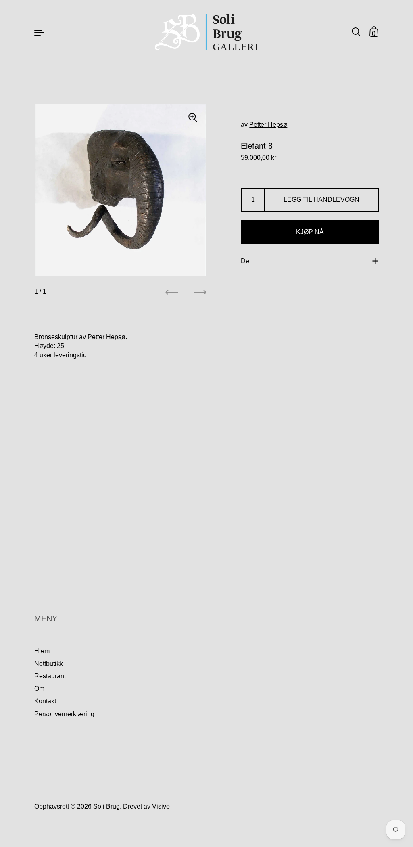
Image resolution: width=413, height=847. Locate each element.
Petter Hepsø (268, 124)
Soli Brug (106, 806)
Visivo (161, 806)
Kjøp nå (310, 232)
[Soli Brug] (206, 32)
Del (246, 261)
